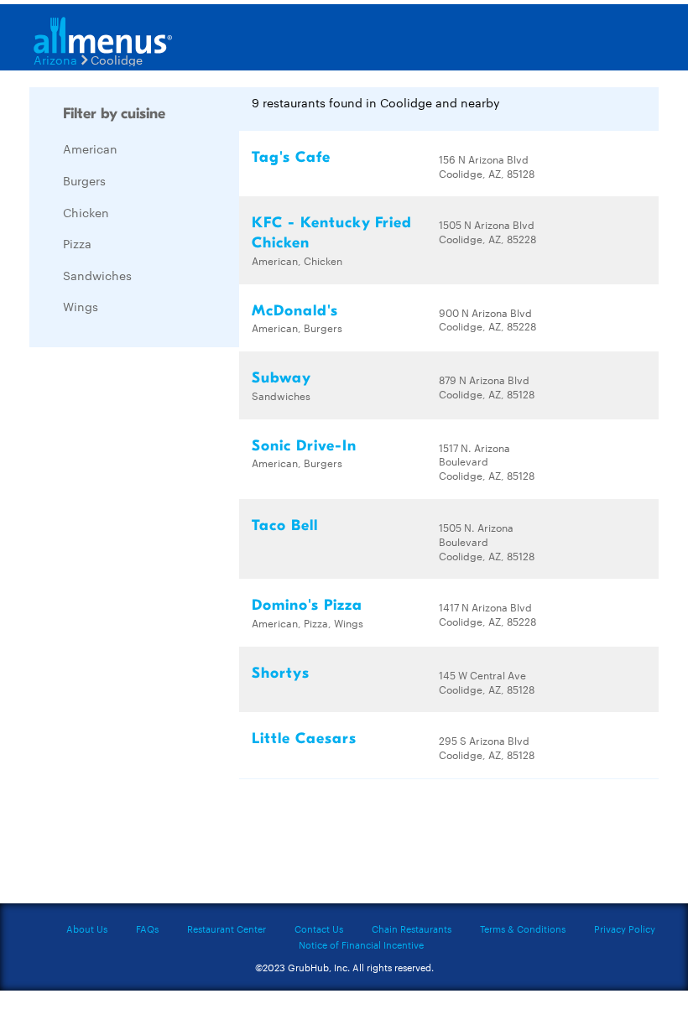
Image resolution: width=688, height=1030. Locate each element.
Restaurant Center (226, 928)
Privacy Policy (624, 928)
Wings (80, 306)
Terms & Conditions (523, 928)
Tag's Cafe (291, 157)
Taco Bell (285, 525)
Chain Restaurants (411, 928)
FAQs (147, 928)
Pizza (77, 243)
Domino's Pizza (307, 605)
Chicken (86, 212)
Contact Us (318, 928)
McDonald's (295, 311)
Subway (281, 378)
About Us (86, 928)
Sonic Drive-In (304, 446)
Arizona (55, 59)
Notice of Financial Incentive (361, 944)
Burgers (84, 180)
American (90, 148)
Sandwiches (97, 275)
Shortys (281, 673)
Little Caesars (304, 738)
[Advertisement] (155, 611)
